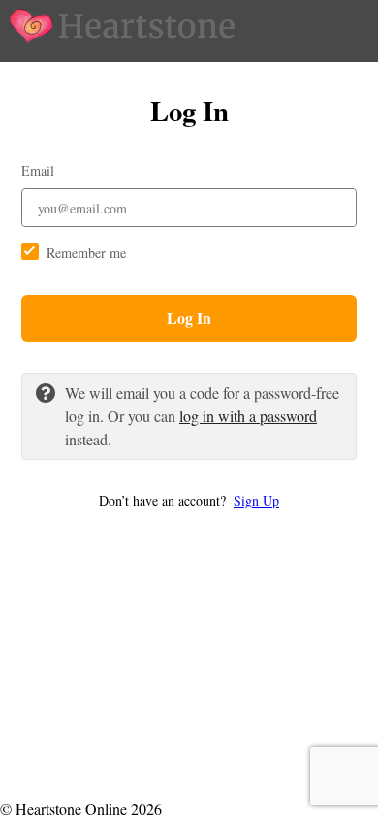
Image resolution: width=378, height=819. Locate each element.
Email (37, 170)
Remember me (86, 253)
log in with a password (248, 416)
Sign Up (256, 500)
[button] (189, 500)
